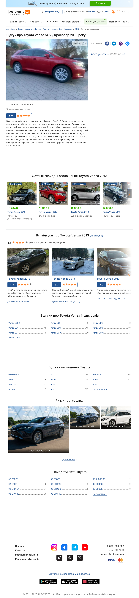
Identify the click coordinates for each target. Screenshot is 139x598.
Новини (113, 21)
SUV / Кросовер (65, 29)
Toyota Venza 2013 (18, 278)
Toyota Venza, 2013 (16, 212)
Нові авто (35, 21)
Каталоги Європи (71, 21)
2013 (77, 29)
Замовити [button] (100, 3)
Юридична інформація (27, 559)
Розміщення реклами (26, 554)
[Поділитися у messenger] (127, 44)
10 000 (105, 12)
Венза (53, 29)
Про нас (19, 546)
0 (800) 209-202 (115, 546)
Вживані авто (17, 21)
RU (128, 12)
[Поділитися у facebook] (107, 44)
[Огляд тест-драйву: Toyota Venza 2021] (85, 418)
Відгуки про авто (25, 29)
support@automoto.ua (112, 554)
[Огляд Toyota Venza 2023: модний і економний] (38, 430)
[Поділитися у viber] (121, 44)
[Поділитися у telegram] (114, 44)
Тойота (46, 29)
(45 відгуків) (96, 235)
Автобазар (10, 29)
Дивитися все (68, 459)
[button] (129, 193)
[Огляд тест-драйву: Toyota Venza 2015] (116, 418)
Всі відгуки (96, 21)
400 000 (91, 12)
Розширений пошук (52, 12)
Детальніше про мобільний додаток (69, 574)
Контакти (20, 550)
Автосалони (52, 21)
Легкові (37, 29)
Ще (125, 21)
